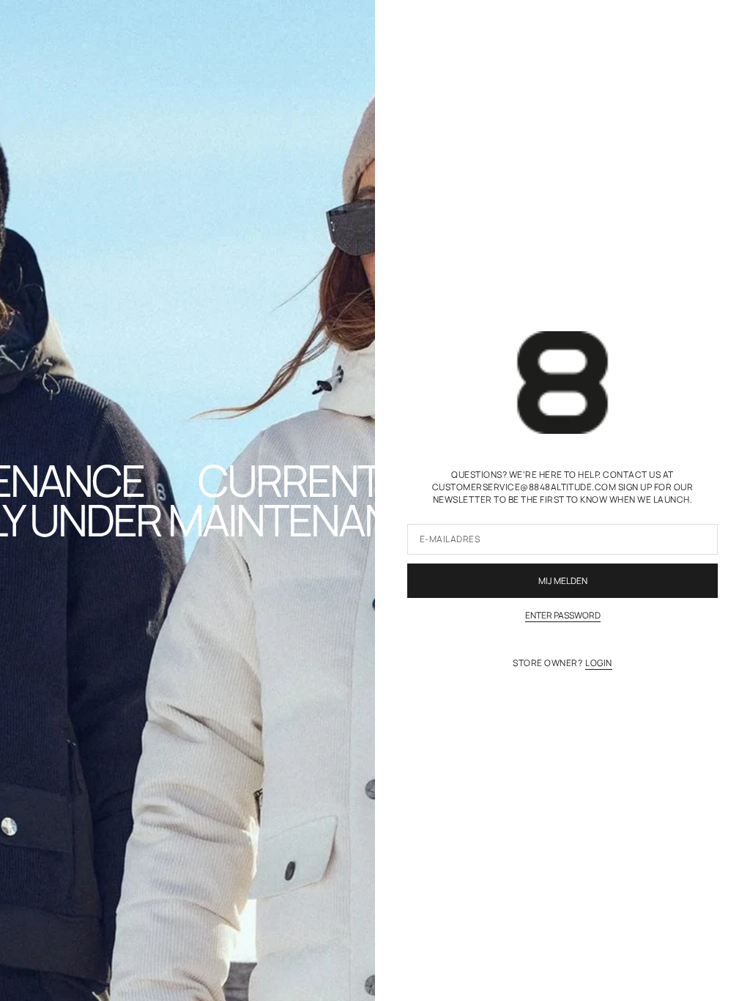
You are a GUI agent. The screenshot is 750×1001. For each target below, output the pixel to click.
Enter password (563, 615)
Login (598, 663)
